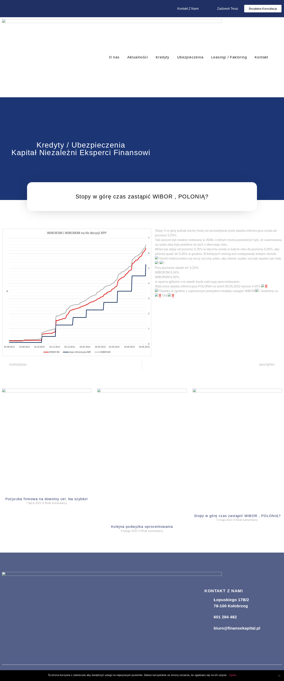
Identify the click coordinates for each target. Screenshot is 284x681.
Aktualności (137, 57)
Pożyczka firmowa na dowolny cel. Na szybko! (46, 499)
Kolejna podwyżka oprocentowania (142, 527)
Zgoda (232, 675)
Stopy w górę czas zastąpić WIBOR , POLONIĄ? (237, 516)
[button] (262, 8)
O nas (114, 57)
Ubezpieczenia (190, 57)
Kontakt (261, 57)
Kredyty (162, 57)
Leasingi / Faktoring (229, 57)
